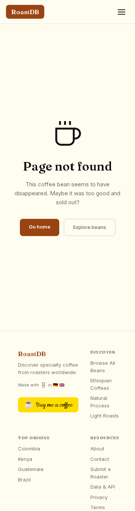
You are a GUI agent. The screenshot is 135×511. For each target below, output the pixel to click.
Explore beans (89, 227)
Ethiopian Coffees (101, 384)
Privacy (99, 497)
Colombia (29, 449)
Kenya (25, 459)
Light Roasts (104, 416)
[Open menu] (121, 12)
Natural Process (100, 402)
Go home (39, 227)
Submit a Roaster (100, 473)
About (97, 449)
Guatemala (31, 469)
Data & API (102, 487)
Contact (99, 459)
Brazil (24, 480)
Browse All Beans (102, 366)
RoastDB (25, 12)
